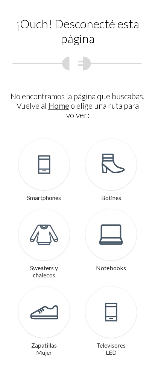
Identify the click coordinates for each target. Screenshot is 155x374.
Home (58, 105)
